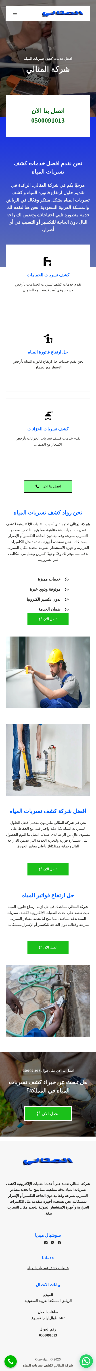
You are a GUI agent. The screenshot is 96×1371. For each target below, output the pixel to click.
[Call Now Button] (10, 1361)
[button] (86, 1361)
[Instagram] (46, 1242)
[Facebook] (59, 1242)
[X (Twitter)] (52, 1242)
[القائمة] (15, 13)
